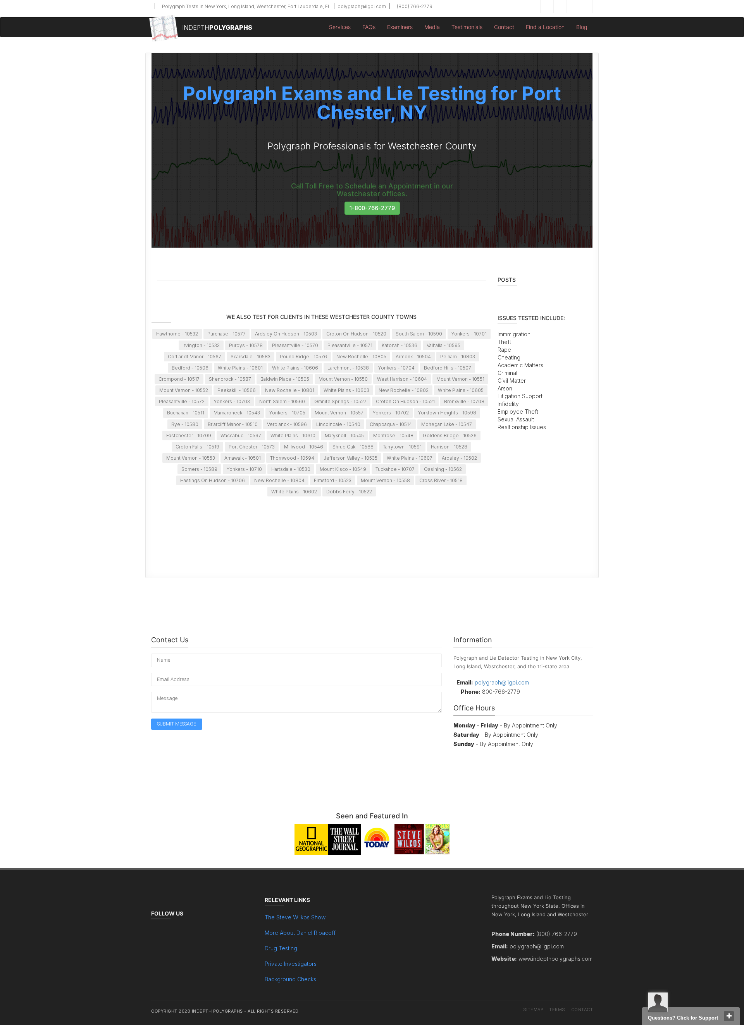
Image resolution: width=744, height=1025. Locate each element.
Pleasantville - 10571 (349, 345)
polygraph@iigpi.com (361, 6)
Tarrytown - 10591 (402, 447)
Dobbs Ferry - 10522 (349, 492)
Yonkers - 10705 (287, 413)
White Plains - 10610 (292, 435)
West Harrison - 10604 (402, 379)
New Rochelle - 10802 (404, 390)
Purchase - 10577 (226, 334)
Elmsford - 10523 (332, 480)
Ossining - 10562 (443, 469)
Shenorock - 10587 (230, 379)
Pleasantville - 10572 (182, 401)
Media (432, 27)
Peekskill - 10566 (236, 390)
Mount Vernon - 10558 (385, 480)
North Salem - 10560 (282, 401)
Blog (581, 27)
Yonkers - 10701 (469, 334)
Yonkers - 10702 (391, 413)
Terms (557, 1009)
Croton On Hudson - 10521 (405, 401)
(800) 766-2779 (414, 6)
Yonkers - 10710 (244, 469)
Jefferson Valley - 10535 (350, 458)
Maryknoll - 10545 (344, 435)
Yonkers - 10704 (396, 368)
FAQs (368, 27)
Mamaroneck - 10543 (237, 413)
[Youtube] (586, 6)
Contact (504, 27)
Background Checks (290, 979)
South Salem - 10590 (419, 334)
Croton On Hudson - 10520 (356, 334)
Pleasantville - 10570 (295, 345)
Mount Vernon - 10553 (190, 458)
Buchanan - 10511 (185, 413)
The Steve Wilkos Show (295, 917)
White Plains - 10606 (295, 368)
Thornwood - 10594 (292, 458)
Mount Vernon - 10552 (183, 390)
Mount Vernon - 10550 (343, 379)
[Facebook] (546, 6)
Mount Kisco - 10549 (343, 469)
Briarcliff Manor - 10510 (233, 424)
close (729, 1016)
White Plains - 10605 (461, 390)
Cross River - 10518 (441, 480)
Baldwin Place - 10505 (284, 379)
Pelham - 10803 (457, 356)
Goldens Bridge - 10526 (450, 435)
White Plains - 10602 (294, 492)
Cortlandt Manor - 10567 (194, 356)
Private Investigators (291, 963)
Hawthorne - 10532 (177, 334)
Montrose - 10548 (393, 435)
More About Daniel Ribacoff (300, 932)
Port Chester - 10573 (252, 447)
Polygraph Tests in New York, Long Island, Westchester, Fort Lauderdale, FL (246, 6)
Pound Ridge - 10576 (303, 356)
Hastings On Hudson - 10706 (212, 480)
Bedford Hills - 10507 (447, 368)
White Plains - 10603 (346, 390)
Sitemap (533, 1009)
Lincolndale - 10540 (338, 424)
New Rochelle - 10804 (279, 480)
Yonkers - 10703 (232, 401)
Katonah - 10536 (399, 345)
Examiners (400, 27)
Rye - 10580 (184, 424)
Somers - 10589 (199, 469)
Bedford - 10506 (190, 368)
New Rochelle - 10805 (361, 356)
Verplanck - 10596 (287, 424)
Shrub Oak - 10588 (353, 447)
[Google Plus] (573, 6)
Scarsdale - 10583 (250, 356)
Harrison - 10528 (449, 447)
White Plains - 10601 (240, 368)
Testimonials (466, 27)
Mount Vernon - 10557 (339, 413)
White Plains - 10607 (409, 458)
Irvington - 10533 (201, 345)
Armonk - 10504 (413, 356)
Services (340, 27)
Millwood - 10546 (303, 447)
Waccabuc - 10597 (240, 435)
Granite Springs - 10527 (340, 401)
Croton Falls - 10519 (197, 447)
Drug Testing (281, 948)
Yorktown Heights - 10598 (447, 413)
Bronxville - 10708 (464, 401)
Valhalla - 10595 (443, 345)
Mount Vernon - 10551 (460, 379)
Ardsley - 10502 (459, 458)
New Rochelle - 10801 (289, 390)
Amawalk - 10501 (242, 458)
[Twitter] (560, 6)
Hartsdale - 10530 (290, 469)
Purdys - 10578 (246, 345)
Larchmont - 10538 (348, 368)
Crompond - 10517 (179, 379)
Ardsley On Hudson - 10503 (286, 334)
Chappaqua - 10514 (391, 424)
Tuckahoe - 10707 (395, 469)
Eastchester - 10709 (188, 435)
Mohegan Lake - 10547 (446, 424)
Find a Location (545, 27)
